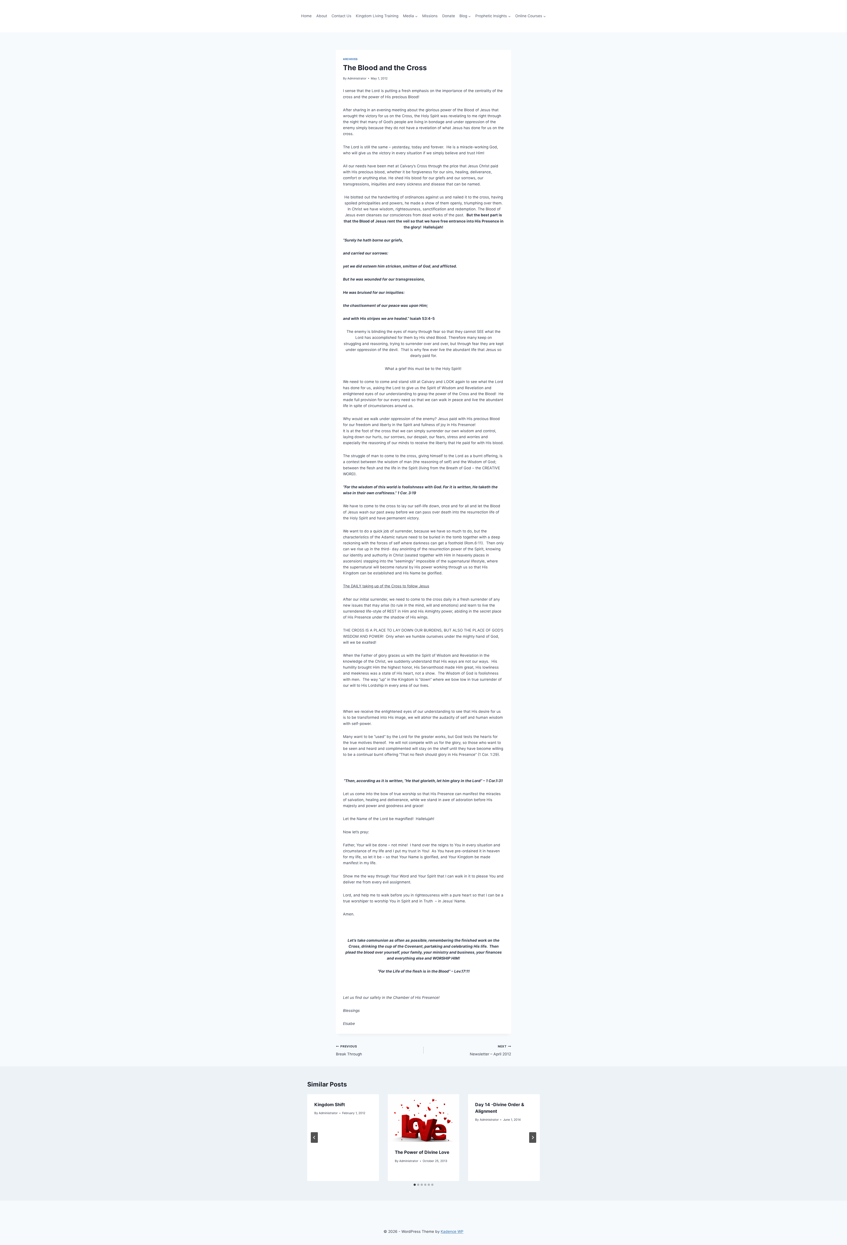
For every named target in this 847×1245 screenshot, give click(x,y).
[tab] (415, 1185)
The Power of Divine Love (422, 1152)
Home (306, 16)
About (321, 16)
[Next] (532, 1137)
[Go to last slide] (314, 1137)
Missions (430, 16)
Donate (448, 16)
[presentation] (423, 1118)
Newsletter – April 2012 (490, 1050)
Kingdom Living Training (377, 16)
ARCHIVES (350, 59)
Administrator (356, 78)
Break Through (349, 1050)
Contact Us (341, 16)
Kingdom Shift (329, 1104)
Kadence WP (452, 1231)
